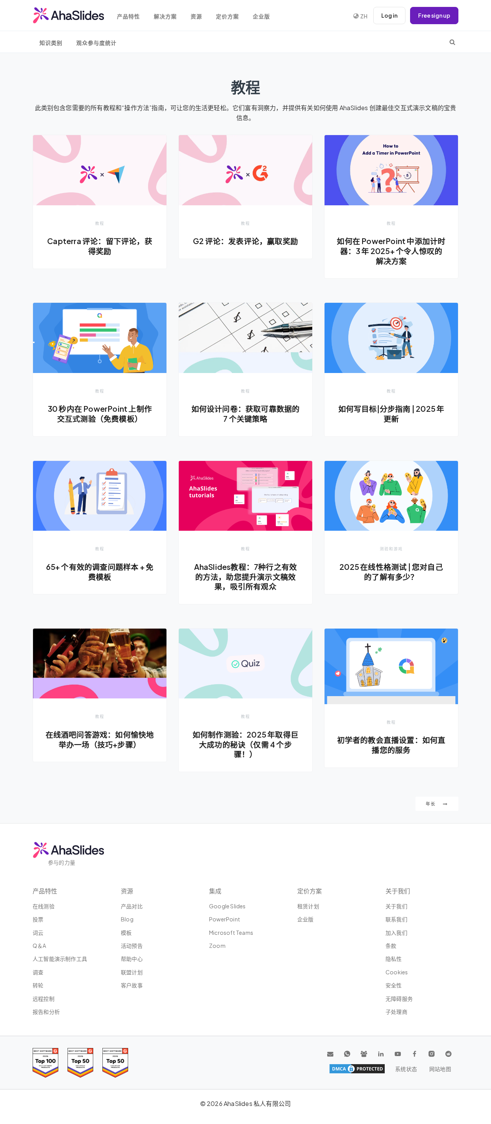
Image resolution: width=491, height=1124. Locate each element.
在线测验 (43, 906)
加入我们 (396, 932)
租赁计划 (308, 906)
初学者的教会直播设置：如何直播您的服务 (391, 744)
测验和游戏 (391, 548)
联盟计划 (132, 972)
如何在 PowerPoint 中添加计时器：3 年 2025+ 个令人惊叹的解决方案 (391, 250)
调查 (38, 972)
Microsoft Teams (231, 932)
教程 (99, 223)
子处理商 (396, 1011)
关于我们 (396, 906)
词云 (38, 932)
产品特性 (128, 16)
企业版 (261, 16)
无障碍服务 (399, 998)
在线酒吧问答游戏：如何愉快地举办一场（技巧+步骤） (100, 739)
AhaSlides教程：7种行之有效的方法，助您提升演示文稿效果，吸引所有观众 (245, 576)
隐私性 (394, 958)
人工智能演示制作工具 (60, 958)
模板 (126, 932)
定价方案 (227, 16)
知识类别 (51, 43)
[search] (452, 42)
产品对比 (132, 906)
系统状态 (406, 1068)
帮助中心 (132, 958)
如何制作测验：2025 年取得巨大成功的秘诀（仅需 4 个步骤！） (245, 744)
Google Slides (227, 906)
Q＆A (39, 945)
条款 (391, 945)
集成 (215, 891)
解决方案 (165, 16)
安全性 (394, 985)
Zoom (217, 945)
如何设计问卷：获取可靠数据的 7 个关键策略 (245, 413)
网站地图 (440, 1068)
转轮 (38, 985)
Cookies (397, 972)
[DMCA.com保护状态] (357, 1069)
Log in (389, 15)
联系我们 (396, 919)
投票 (38, 919)
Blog (127, 919)
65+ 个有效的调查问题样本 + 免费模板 (100, 571)
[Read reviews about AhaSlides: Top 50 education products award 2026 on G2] (80, 1063)
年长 (431, 803)
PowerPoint (224, 919)
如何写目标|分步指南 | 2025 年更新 (391, 413)
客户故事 (132, 985)
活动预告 (132, 945)
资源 (196, 16)
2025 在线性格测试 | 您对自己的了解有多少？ (391, 571)
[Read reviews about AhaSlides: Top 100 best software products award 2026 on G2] (45, 1063)
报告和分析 (46, 1011)
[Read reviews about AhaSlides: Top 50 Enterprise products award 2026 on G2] (115, 1063)
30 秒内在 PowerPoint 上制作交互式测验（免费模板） (100, 413)
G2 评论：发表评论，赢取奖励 (245, 241)
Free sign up (434, 15)
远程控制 (43, 998)
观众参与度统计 (96, 43)
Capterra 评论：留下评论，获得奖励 (99, 246)
